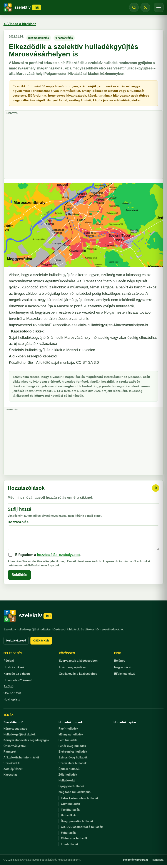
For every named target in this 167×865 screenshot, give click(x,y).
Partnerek (9, 751)
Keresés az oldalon (16, 673)
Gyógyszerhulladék (71, 786)
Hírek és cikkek (13, 667)
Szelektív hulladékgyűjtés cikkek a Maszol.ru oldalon (52, 350)
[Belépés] (145, 7)
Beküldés (19, 575)
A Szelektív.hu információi (21, 757)
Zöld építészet (12, 769)
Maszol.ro (65, 306)
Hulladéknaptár (125, 722)
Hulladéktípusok (70, 722)
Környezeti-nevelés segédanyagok (26, 740)
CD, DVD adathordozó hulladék (82, 827)
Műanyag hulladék (70, 734)
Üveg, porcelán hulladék (77, 821)
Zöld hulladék (67, 774)
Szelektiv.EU (11, 763)
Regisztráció (122, 667)
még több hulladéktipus (74, 792)
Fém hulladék (67, 740)
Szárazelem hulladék (72, 763)
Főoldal (8, 660)
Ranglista (158, 859)
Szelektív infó (13, 722)
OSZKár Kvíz (41, 640)
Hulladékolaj (66, 780)
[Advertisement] (83, 146)
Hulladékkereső (16, 640)
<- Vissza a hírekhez (19, 24)
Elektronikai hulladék (72, 751)
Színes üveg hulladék (72, 757)
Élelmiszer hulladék (74, 838)
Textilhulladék (70, 809)
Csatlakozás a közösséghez (78, 673)
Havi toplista (11, 699)
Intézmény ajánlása (72, 667)
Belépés (119, 660)
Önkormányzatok (14, 746)
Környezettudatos (15, 728)
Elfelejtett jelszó (124, 673)
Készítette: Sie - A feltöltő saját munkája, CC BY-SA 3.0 (54, 362)
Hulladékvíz (69, 815)
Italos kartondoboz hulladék (80, 798)
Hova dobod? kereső (17, 680)
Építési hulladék (69, 769)
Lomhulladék (69, 844)
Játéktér (9, 686)
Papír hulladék (68, 728)
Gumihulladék (70, 804)
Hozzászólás (18, 522)
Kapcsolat (10, 774)
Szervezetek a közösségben (78, 660)
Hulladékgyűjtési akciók (19, 734)
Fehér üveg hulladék (72, 746)
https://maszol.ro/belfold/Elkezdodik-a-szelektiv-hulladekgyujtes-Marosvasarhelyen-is (78, 325)
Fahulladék (68, 832)
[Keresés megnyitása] (134, 7)
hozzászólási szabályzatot (58, 555)
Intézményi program (135, 859)
